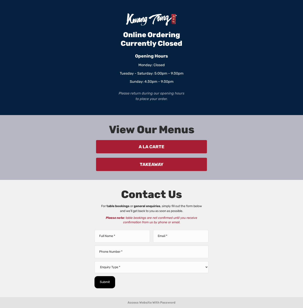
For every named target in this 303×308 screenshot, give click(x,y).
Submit (105, 282)
